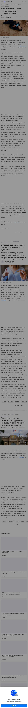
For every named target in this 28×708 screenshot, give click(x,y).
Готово (14, 705)
